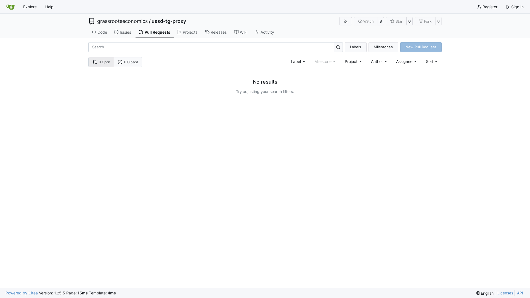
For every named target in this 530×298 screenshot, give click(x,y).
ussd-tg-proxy (169, 21)
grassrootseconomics (122, 21)
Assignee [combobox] (404, 61)
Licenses (505, 293)
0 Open (104, 62)
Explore (30, 6)
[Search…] (338, 47)
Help (49, 6)
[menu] (432, 61)
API (520, 293)
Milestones (383, 47)
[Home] (10, 7)
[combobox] (298, 61)
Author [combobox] (377, 61)
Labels (355, 47)
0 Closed (131, 62)
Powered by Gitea (22, 293)
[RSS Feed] (345, 21)
